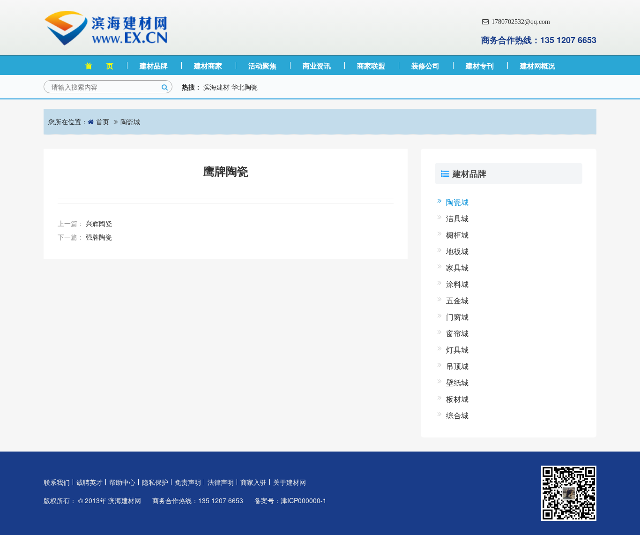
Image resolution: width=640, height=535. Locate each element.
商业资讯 (317, 65)
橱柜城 (457, 234)
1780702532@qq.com (520, 21)
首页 (102, 121)
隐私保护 (155, 482)
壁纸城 (457, 382)
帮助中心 (122, 482)
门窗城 (457, 316)
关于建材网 (289, 482)
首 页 (99, 65)
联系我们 (57, 482)
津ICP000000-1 (304, 500)
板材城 (457, 398)
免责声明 (188, 482)
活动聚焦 (262, 65)
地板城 (457, 251)
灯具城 (457, 349)
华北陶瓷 (244, 86)
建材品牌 (154, 65)
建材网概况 (537, 65)
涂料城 (457, 284)
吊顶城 (457, 366)
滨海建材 (216, 86)
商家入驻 (253, 482)
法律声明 (221, 482)
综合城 (457, 415)
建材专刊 (480, 65)
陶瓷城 (130, 121)
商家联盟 (371, 65)
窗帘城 (457, 333)
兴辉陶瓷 (99, 223)
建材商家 (208, 65)
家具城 (457, 267)
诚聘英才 (89, 482)
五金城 (457, 300)
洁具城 (457, 218)
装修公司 (425, 65)
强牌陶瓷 (99, 236)
